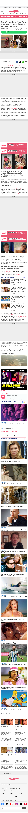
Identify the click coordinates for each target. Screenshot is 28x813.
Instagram (9, 272)
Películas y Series (22, 790)
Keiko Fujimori (8, 271)
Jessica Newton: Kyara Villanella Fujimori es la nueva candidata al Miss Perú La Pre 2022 (16, 146)
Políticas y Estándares (14, 796)
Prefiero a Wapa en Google (9, 428)
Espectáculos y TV (13, 788)
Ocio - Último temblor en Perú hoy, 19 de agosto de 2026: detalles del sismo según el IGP (13, 16)
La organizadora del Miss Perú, (12, 65)
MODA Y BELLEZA (12, 13)
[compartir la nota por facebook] (17, 62)
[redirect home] (14, 12)
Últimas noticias (4, 788)
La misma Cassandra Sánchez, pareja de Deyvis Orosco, (13, 188)
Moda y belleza (4, 790)
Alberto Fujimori (14, 108)
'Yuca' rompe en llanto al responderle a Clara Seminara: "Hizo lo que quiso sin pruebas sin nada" (16, 152)
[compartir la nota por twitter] (20, 62)
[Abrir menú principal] (2, 11)
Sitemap (20, 793)
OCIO (20, 13)
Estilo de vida (12, 790)
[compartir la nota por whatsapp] (23, 62)
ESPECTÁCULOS (7, 13)
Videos (11, 793)
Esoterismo (4, 793)
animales (18, 274)
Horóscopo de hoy (7, 7)
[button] (26, 16)
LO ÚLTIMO (2, 13)
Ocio (19, 788)
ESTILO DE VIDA (17, 13)
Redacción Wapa (6, 61)
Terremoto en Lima (17, 7)
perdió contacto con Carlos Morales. (17, 193)
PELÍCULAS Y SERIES (25, 13)
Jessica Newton (16, 390)
